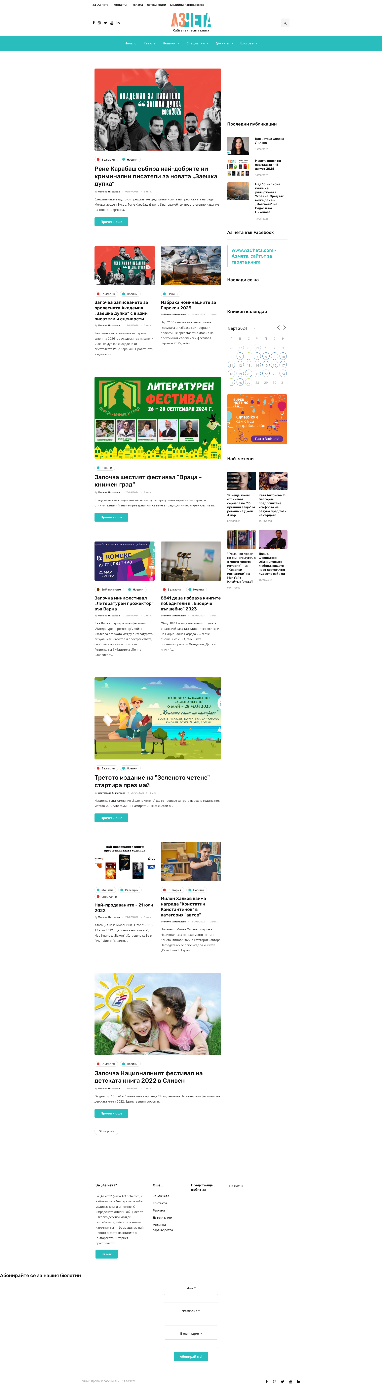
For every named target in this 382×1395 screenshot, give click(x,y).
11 (231, 365)
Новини (169, 43)
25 (231, 383)
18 (231, 374)
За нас (107, 1254)
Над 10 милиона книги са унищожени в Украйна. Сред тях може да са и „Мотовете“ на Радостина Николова (269, 198)
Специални (196, 43)
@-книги (222, 43)
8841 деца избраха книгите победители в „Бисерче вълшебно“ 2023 (191, 603)
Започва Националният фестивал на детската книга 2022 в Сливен (149, 1077)
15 (266, 365)
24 (283, 374)
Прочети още (111, 222)
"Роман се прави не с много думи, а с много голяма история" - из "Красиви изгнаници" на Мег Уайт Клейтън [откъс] (241, 568)
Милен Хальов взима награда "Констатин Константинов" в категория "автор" (183, 907)
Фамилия (191, 1311)
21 (257, 374)
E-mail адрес (191, 1333)
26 (240, 383)
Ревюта (150, 43)
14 (257, 365)
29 (257, 348)
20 (248, 374)
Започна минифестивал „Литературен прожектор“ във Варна (124, 603)
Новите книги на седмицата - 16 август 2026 (268, 165)
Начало (130, 43)
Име (191, 1288)
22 (266, 374)
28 (248, 348)
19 (240, 374)
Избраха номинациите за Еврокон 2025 (188, 305)
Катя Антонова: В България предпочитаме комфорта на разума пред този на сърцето (272, 505)
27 (240, 348)
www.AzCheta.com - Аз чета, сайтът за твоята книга (254, 256)
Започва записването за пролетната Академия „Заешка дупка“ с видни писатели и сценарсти (121, 311)
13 (248, 365)
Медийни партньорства (187, 5)
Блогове (246, 43)
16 (274, 365)
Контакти (120, 5)
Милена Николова (109, 191)
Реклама (137, 5)
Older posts (106, 1131)
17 (283, 365)
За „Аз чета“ (101, 5)
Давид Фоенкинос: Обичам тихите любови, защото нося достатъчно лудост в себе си (272, 564)
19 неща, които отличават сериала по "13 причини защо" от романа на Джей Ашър (241, 505)
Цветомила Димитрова (111, 793)
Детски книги (156, 5)
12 (240, 365)
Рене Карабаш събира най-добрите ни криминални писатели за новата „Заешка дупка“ (156, 176)
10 (283, 357)
